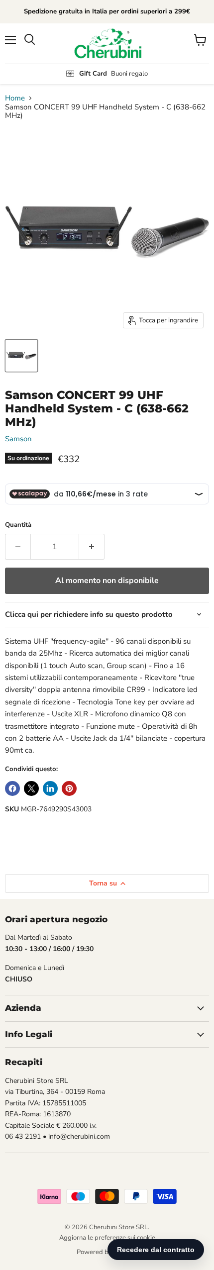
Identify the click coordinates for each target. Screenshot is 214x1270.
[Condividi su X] (31, 788)
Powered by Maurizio (107, 1252)
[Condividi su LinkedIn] (50, 788)
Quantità (18, 525)
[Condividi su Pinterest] (69, 788)
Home (15, 98)
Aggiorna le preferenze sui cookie (107, 1237)
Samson (18, 439)
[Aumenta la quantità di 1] (92, 547)
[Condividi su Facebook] (12, 788)
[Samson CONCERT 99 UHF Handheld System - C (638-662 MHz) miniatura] (21, 356)
